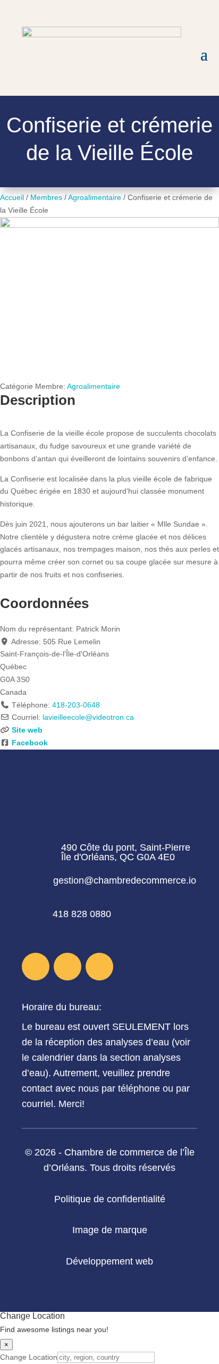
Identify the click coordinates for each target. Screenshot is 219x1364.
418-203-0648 (76, 705)
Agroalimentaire (94, 197)
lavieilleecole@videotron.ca (88, 717)
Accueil (12, 197)
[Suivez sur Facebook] (35, 966)
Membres (46, 197)
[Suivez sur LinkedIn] (99, 966)
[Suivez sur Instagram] (67, 966)
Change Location (28, 1357)
